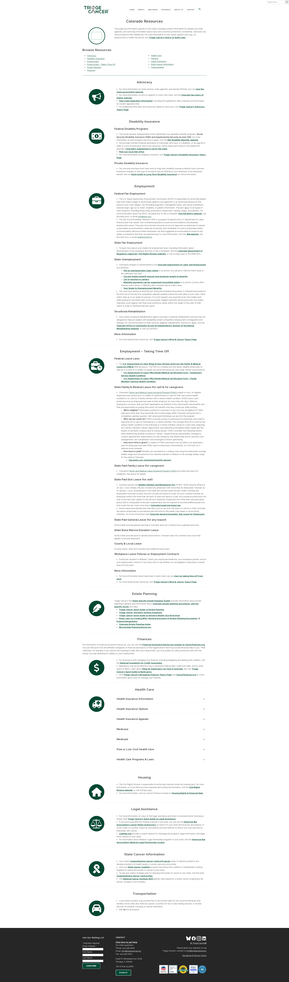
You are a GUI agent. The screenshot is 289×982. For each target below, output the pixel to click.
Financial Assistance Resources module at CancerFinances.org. (173, 645)
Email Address (89, 946)
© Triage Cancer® (198, 943)
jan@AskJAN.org (144, 237)
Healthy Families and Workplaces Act (157, 485)
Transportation (157, 67)
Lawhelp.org (125, 834)
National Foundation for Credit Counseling (141, 663)
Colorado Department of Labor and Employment (182, 265)
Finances (91, 70)
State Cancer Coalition (139, 867)
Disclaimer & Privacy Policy (194, 956)
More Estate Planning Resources (135, 627)
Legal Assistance (158, 61)
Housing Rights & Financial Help (187, 793)
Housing (154, 58)
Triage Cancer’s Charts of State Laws (167, 38)
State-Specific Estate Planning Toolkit (151, 601)
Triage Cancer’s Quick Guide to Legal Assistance (152, 819)
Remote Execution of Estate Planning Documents (172, 618)
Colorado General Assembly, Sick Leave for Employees (177, 514)
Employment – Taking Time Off (101, 64)
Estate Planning (94, 67)
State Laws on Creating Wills (133, 618)
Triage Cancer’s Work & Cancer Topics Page (175, 339)
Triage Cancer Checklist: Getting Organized (140, 613)
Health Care (156, 56)
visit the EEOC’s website (190, 214)
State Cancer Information (162, 64)
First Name (87, 952)
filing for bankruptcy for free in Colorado (162, 669)
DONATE (123, 973)
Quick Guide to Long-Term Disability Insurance (154, 174)
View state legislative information (136, 101)
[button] (200, 9)
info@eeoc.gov (144, 217)
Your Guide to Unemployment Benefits (143, 288)
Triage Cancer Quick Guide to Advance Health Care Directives (149, 615)
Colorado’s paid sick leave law (166, 505)
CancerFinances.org (186, 675)
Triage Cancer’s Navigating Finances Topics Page (147, 675)
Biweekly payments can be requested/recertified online (152, 282)
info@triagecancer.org (131, 951)
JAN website (192, 234)
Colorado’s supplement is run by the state (146, 149)
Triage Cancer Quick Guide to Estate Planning (141, 610)
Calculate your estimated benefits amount (150, 460)
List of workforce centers (136, 279)
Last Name (87, 958)
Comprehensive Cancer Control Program (150, 861)
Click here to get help (126, 942)
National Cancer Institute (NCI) (138, 879)
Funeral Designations (127, 621)
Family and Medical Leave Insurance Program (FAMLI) (153, 392)
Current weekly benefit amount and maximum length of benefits (156, 276)
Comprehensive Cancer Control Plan (135, 876)
